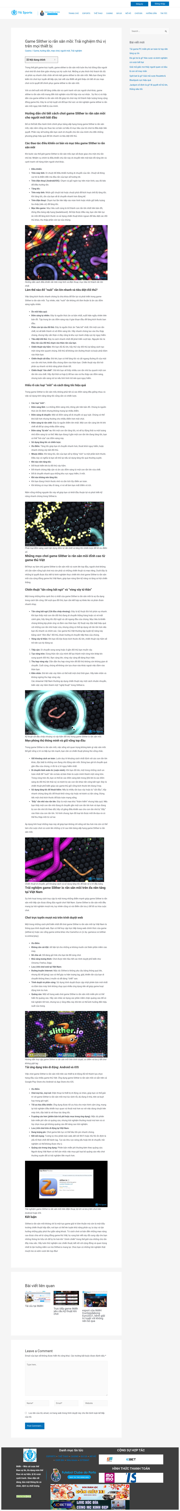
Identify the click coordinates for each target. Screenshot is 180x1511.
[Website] (96, 1403)
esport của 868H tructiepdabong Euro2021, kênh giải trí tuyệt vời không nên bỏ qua (93, 1316)
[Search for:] (149, 31)
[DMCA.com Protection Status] (24, 1496)
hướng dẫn (45, 51)
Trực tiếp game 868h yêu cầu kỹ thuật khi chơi (66, 1311)
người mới (65, 51)
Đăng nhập (160, 4)
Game (36, 51)
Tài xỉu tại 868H (34, 1306)
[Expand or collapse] (55, 60)
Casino (28, 51)
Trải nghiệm (76, 51)
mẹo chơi (55, 51)
